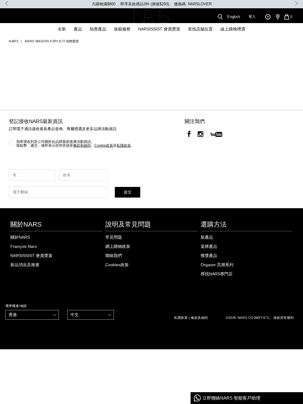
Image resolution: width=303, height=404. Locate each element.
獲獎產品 (209, 255)
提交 (127, 192)
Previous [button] (6, 3)
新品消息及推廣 (24, 264)
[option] (151, 4)
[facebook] (189, 135)
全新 (62, 29)
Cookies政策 (117, 264)
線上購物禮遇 (232, 29)
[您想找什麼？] (220, 17)
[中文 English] (90, 315)
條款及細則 (199, 317)
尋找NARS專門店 (217, 274)
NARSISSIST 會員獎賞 (159, 29)
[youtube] (216, 135)
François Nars (23, 246)
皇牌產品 (209, 246)
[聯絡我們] (267, 16)
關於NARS (20, 237)
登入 (252, 16)
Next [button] (296, 3)
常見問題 (113, 237)
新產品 (207, 237)
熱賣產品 (98, 29)
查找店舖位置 (200, 29)
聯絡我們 (113, 255)
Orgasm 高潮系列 (217, 264)
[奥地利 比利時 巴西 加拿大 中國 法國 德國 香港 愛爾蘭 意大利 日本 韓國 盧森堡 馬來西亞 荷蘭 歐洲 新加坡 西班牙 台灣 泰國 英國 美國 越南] (32, 315)
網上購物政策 (117, 246)
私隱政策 (181, 317)
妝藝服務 (122, 29)
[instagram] (200, 135)
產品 (78, 29)
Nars (13, 41)
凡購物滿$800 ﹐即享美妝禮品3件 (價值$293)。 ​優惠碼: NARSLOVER (152, 4)
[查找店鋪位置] (277, 17)
